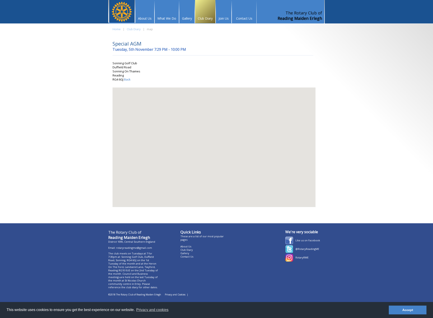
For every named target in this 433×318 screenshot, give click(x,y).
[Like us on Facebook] (289, 243)
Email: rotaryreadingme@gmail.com (130, 247)
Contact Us (244, 18)
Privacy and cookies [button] (152, 310)
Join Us (224, 18)
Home (117, 29)
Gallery (187, 18)
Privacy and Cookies (175, 294)
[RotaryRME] (289, 260)
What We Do (166, 18)
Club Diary (205, 18)
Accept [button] (407, 310)
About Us (145, 18)
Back (127, 79)
